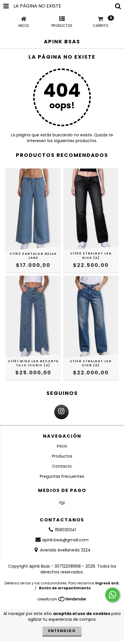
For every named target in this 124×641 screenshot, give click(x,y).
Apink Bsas (62, 41)
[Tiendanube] (62, 600)
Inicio (62, 446)
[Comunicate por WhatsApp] (112, 595)
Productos (62, 456)
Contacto (62, 466)
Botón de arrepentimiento (65, 588)
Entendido (62, 630)
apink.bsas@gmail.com (65, 540)
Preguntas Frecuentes (62, 476)
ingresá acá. (107, 583)
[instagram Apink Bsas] (61, 412)
